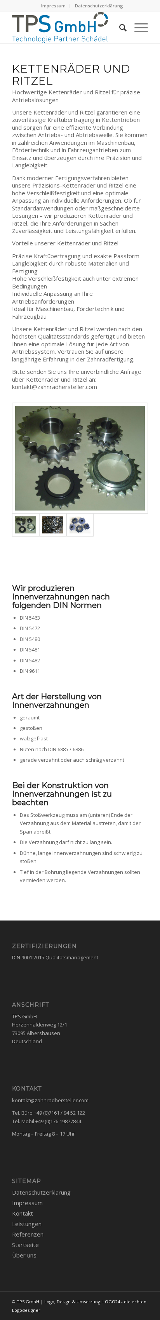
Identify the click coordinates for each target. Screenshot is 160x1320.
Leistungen (27, 1224)
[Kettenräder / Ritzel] (80, 458)
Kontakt (22, 1213)
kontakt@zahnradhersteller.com (50, 1100)
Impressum (53, 6)
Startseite (25, 1245)
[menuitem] (53, 6)
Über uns (24, 1255)
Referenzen (27, 1234)
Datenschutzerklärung (99, 6)
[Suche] (119, 27)
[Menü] (137, 27)
